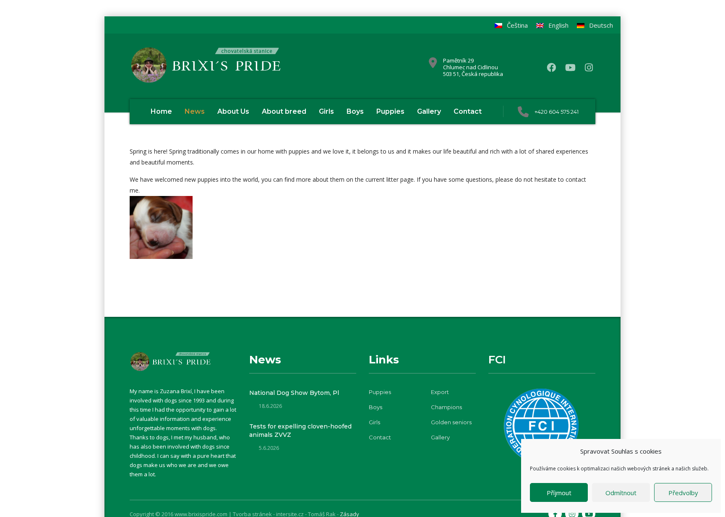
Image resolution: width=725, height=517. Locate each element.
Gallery (429, 111)
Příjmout (559, 492)
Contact (468, 111)
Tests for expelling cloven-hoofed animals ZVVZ (300, 431)
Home (161, 111)
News (195, 111)
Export (440, 392)
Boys (355, 111)
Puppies (390, 111)
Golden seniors (451, 422)
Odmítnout (620, 492)
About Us (233, 111)
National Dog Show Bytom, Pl (294, 393)
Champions (446, 407)
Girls (326, 111)
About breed (284, 111)
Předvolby (683, 492)
